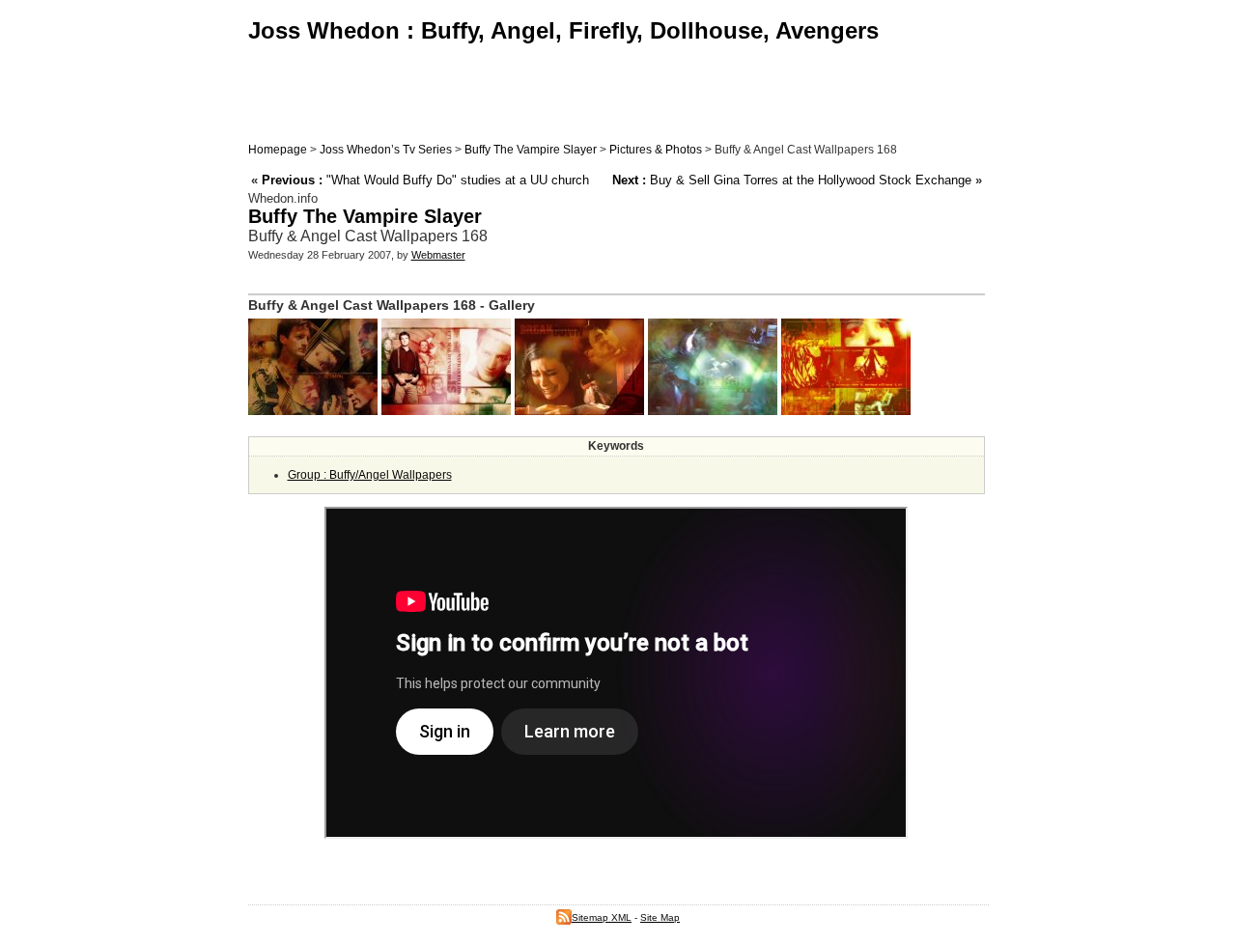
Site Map (660, 917)
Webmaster (438, 255)
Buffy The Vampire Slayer (530, 149)
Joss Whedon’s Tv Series (386, 149)
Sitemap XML (602, 917)
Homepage (277, 149)
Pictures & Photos (655, 149)
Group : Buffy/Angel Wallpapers (370, 475)
